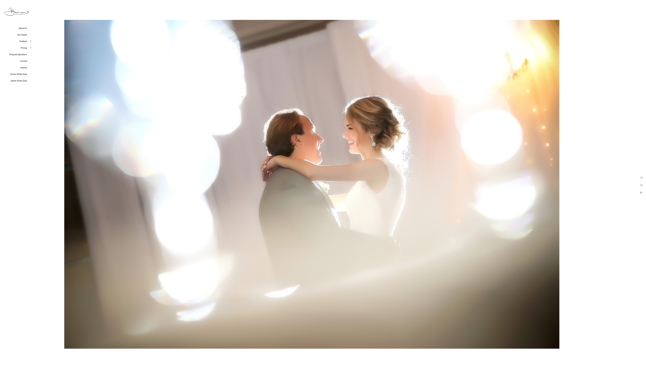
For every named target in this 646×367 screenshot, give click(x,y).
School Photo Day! (18, 74)
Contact (23, 61)
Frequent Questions (18, 54)
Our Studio (22, 35)
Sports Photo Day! (19, 81)
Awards (23, 67)
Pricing (24, 48)
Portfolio (23, 41)
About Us (23, 28)
